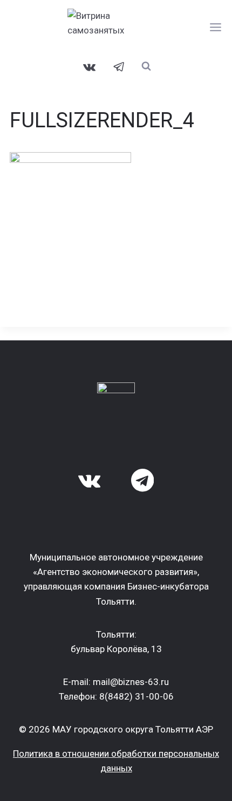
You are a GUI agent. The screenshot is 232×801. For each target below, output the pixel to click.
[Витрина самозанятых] (116, 27)
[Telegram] (119, 67)
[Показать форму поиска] (146, 66)
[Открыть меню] (215, 27)
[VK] (90, 67)
